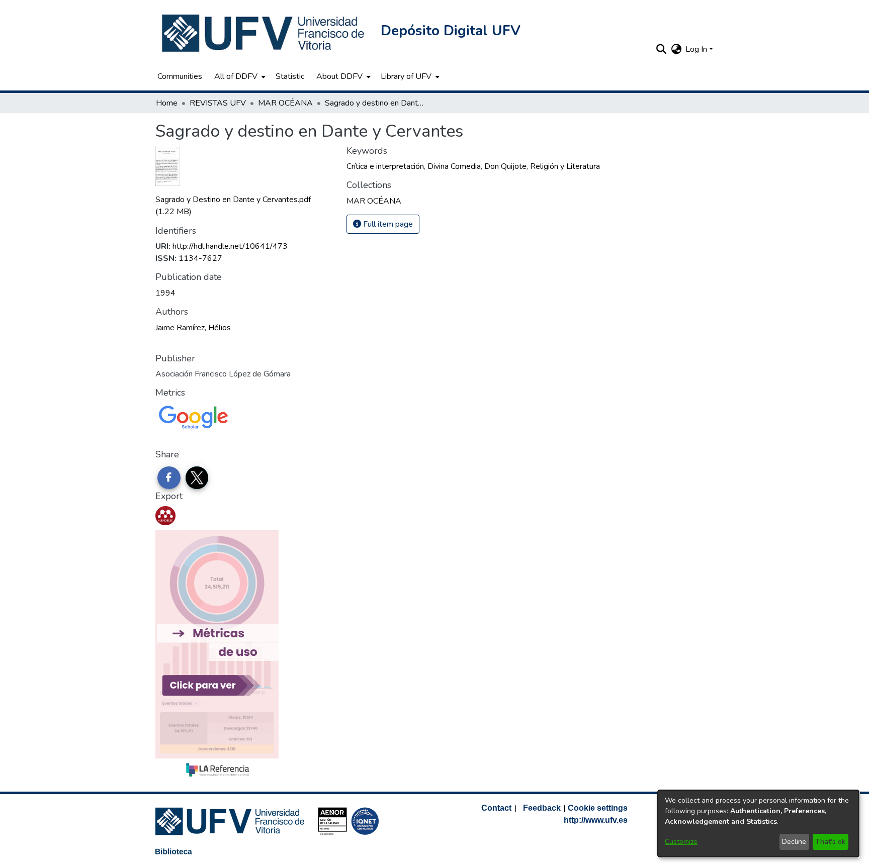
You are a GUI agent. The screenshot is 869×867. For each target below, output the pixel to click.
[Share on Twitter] (197, 478)
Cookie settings (598, 808)
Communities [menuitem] (179, 76)
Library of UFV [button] (406, 76)
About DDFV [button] (339, 76)
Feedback (542, 808)
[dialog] (758, 823)
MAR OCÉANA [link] (285, 103)
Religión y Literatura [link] (565, 166)
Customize (681, 841)
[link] (373, 201)
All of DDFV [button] (235, 76)
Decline (794, 841)
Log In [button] (697, 49)
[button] (264, 33)
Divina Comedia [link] (454, 166)
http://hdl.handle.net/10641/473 (230, 246)
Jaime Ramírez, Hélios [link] (193, 327)
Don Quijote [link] (505, 166)
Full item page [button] (387, 224)
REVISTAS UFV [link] (218, 103)
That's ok (830, 841)
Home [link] (167, 103)
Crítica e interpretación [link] (385, 166)
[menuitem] (239, 76)
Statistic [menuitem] (290, 76)
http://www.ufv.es (596, 820)
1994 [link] (165, 293)
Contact (496, 808)
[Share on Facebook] (169, 478)
